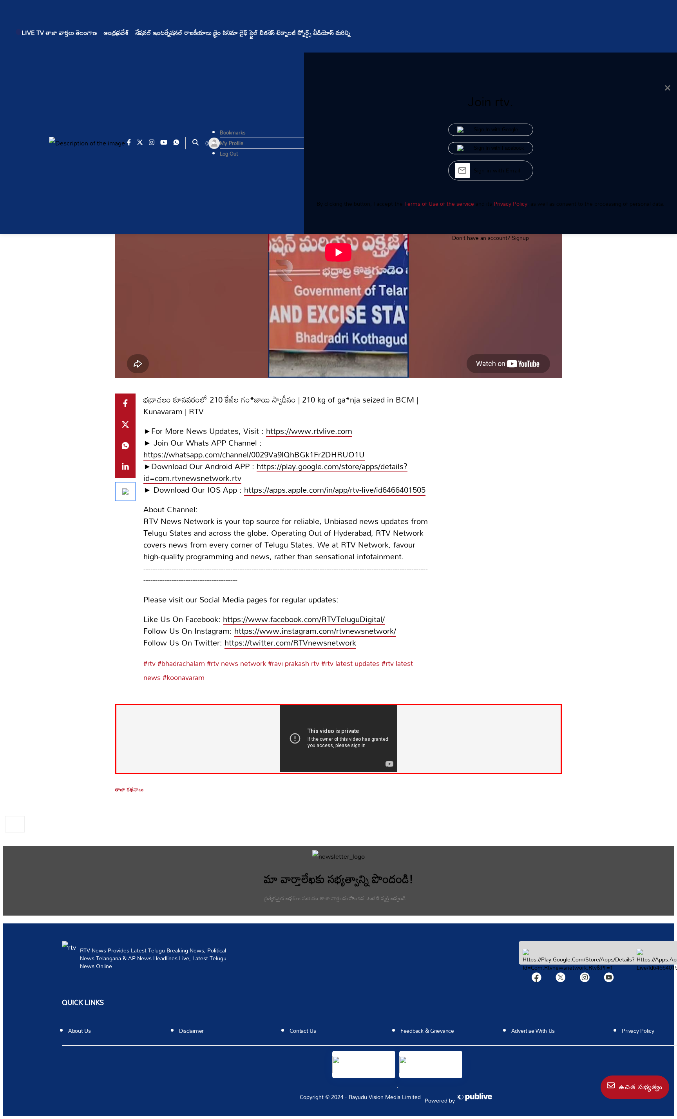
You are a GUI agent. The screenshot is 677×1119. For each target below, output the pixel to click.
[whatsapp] (125, 446)
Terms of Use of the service (439, 203)
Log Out (229, 154)
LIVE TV (33, 32)
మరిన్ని (343, 32)
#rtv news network (235, 663)
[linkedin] (125, 467)
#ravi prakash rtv (292, 663)
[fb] (125, 404)
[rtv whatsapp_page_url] (179, 143)
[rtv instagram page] (154, 143)
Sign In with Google (496, 130)
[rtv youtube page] (166, 143)
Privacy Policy (510, 203)
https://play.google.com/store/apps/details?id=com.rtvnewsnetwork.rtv (275, 472)
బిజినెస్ (267, 32)
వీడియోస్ (323, 32)
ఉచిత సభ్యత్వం (640, 1087)
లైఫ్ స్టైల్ (249, 32)
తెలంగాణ (86, 32)
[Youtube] (609, 979)
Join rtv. (490, 101)
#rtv (149, 663)
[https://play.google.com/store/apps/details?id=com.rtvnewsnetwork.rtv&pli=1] (579, 967)
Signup (520, 237)
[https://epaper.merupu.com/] (430, 1064)
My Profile (231, 143)
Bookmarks (233, 132)
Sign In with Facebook (499, 148)
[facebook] (536, 979)
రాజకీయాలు (198, 32)
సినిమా (230, 32)
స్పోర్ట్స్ (304, 32)
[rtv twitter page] (143, 143)
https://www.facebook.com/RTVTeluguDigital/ (304, 619)
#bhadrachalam (180, 663)
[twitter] (125, 425)
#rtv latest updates (349, 663)
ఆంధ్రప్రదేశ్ (116, 32)
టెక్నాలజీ (286, 32)
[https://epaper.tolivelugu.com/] (363, 1064)
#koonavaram (183, 677)
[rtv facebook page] (132, 143)
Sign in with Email (497, 170)
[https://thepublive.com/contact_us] (475, 1097)
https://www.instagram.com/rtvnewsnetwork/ (315, 630)
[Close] (667, 88)
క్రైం (217, 32)
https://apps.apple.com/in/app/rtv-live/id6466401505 (334, 489)
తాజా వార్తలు (60, 32)
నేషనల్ (143, 32)
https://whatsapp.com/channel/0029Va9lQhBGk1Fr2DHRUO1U (254, 454)
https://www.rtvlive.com (309, 431)
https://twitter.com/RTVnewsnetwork (290, 642)
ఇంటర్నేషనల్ (168, 32)
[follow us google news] (125, 491)
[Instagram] (585, 979)
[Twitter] (561, 979)
